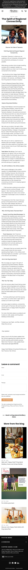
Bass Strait (21, 92)
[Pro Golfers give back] (14, 483)
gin (21, 157)
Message (3, 382)
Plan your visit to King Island (8, 286)
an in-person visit (15, 162)
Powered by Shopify (19, 568)
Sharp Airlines (5, 85)
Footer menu (6, 537)
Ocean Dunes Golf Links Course (16, 221)
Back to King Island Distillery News (15, 416)
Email (2, 375)
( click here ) (4, 137)
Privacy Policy (9, 406)
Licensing (5, 542)
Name (2, 367)
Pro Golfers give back (7, 503)
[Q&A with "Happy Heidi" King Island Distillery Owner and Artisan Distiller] (14, 442)
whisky (17, 157)
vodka (3, 158)
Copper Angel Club (9, 547)
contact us (4, 300)
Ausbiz (8, 133)
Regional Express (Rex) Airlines (15, 83)
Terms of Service (19, 406)
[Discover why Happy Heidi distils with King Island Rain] (14, 515)
